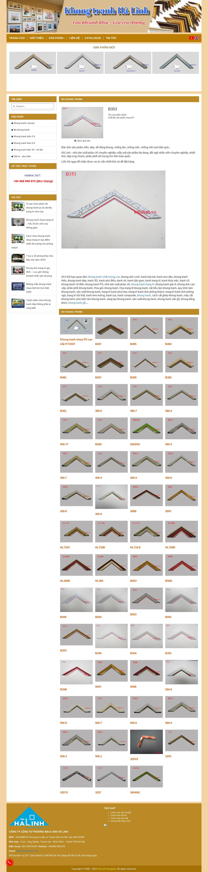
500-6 (133, 723)
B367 (98, 377)
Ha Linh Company (106, 868)
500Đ (133, 686)
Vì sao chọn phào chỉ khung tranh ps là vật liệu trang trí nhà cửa (39, 207)
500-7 (98, 723)
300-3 (98, 477)
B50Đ (168, 580)
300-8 (63, 511)
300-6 (168, 477)
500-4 (168, 723)
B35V (63, 650)
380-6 (98, 411)
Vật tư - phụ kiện (22, 156)
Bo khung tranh (22, 129)
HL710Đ (100, 547)
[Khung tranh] (32, 63)
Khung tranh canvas (24, 123)
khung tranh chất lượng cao (104, 276)
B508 (98, 444)
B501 (168, 617)
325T (98, 792)
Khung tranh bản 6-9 (24, 143)
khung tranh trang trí (142, 284)
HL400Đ (65, 580)
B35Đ (63, 689)
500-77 (64, 444)
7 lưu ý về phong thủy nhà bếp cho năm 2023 (39, 258)
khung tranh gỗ (77, 302)
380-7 (133, 411)
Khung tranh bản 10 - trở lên (28, 149)
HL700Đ (170, 547)
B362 (168, 377)
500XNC (135, 444)
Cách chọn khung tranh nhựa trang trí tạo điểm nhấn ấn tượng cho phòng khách (32, 242)
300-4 (133, 477)
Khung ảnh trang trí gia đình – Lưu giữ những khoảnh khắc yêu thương (39, 272)
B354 (133, 653)
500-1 (98, 756)
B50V (133, 580)
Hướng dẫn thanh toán (120, 821)
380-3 (168, 444)
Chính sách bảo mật (119, 818)
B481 (63, 377)
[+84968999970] (10, 862)
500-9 (168, 689)
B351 (168, 653)
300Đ (133, 511)
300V (168, 511)
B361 (63, 411)
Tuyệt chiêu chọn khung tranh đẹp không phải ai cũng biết (38, 304)
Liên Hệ (74, 38)
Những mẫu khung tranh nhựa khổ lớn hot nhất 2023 (38, 288)
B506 (63, 617)
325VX (134, 759)
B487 (98, 344)
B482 (168, 344)
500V (98, 686)
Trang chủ (17, 38)
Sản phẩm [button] (56, 38)
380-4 (168, 411)
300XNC (135, 792)
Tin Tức (111, 38)
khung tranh (143, 295)
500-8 (63, 723)
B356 (98, 653)
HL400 (99, 580)
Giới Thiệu (37, 38)
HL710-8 (135, 547)
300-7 (63, 477)
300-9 (98, 514)
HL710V (65, 547)
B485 (133, 344)
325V (168, 756)
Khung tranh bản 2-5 (24, 136)
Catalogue (93, 38)
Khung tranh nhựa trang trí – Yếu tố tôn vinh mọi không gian (40, 223)
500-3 (63, 756)
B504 (98, 617)
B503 (133, 614)
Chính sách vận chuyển (120, 812)
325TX (64, 792)
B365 (133, 377)
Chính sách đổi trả (118, 815)
